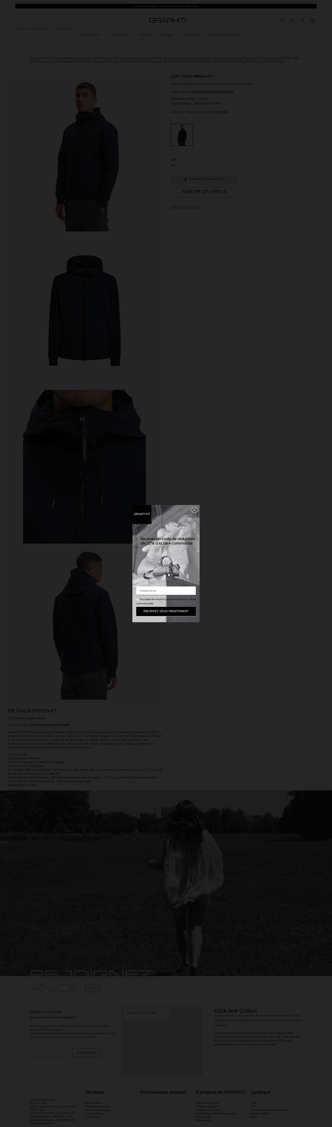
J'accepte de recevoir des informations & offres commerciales (166, 601)
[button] (195, 510)
